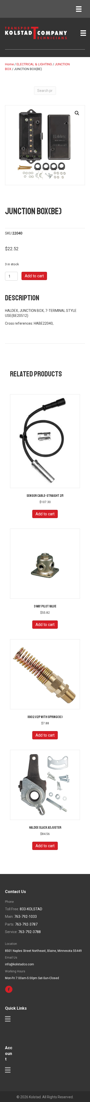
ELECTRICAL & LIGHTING (34, 64)
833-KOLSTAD (31, 909)
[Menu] (78, 9)
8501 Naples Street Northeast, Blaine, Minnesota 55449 (43, 951)
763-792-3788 (29, 932)
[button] (77, 113)
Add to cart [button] (45, 514)
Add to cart (34, 276)
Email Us (11, 957)
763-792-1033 (25, 917)
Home (9, 64)
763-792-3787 (26, 924)
